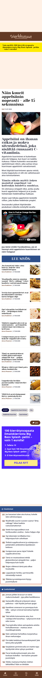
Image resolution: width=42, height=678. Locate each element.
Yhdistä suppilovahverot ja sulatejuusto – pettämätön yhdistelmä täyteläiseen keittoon (14, 326)
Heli (3, 109)
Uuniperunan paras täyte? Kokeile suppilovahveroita (14, 338)
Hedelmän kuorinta (9, 414)
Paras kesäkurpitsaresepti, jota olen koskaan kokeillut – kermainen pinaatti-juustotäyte (22, 655)
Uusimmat (8, 509)
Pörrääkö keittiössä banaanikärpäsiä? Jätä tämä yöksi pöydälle (23, 641)
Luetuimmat (9, 589)
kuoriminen (23, 414)
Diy (31, 410)
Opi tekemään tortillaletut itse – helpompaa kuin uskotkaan (14, 311)
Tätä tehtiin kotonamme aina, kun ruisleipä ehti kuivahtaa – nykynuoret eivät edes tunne (23, 618)
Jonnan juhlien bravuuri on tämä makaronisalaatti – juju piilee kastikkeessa (23, 595)
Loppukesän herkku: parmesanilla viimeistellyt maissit (14, 383)
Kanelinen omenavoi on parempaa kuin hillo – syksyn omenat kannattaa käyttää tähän (22, 609)
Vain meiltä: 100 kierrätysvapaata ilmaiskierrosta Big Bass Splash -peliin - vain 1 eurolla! (21, 47)
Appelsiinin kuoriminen (19, 410)
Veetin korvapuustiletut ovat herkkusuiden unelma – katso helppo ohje (15, 295)
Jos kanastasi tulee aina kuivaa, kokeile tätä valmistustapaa (13, 268)
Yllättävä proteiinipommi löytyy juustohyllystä (13, 395)
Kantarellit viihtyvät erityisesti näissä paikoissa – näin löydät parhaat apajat (21, 602)
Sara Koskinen (7, 272)
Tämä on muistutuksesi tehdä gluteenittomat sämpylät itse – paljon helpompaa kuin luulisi (12, 356)
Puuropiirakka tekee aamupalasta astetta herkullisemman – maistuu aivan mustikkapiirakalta (22, 627)
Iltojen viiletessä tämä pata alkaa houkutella (15, 368)
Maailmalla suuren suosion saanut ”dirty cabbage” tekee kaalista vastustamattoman (15, 281)
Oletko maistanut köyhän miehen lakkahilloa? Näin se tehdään (19, 663)
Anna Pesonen (7, 331)
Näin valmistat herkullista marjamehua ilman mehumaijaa (21, 635)
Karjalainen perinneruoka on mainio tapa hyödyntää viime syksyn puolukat (22, 648)
